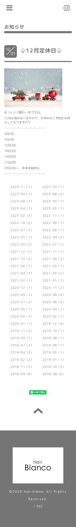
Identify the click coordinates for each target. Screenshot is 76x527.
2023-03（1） (54, 208)
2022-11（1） (54, 216)
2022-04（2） (54, 237)
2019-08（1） (54, 338)
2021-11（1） (54, 252)
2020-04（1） (54, 309)
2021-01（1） (54, 280)
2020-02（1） (54, 316)
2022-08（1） (54, 223)
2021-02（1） (22, 280)
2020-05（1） (22, 309)
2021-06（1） (22, 266)
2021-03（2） (54, 273)
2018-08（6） (54, 374)
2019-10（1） (54, 331)
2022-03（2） (22, 244)
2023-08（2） (54, 194)
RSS (40, 506)
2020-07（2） (22, 302)
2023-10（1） (54, 187)
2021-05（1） (54, 266)
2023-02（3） (22, 216)
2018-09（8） (22, 374)
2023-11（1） (22, 187)
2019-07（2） (22, 345)
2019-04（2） (22, 352)
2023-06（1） (22, 201)
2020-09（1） (22, 295)
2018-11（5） (22, 367)
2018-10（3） (54, 367)
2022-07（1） (22, 230)
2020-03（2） (22, 316)
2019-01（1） (54, 360)
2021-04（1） (22, 273)
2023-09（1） (22, 194)
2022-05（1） (22, 237)
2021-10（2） (22, 259)
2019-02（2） (22, 360)
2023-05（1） (54, 201)
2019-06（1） (54, 345)
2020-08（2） (54, 295)
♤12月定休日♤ (41, 50)
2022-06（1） (54, 230)
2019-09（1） (22, 338)
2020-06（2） (54, 302)
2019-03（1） (54, 352)
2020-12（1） (22, 288)
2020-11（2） (54, 288)
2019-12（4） (54, 324)
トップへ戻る (38, 411)
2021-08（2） (54, 259)
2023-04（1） (22, 208)
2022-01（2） (54, 244)
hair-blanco (33, 492)
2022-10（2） (22, 223)
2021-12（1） (22, 252)
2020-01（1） (22, 324)
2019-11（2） (22, 331)
